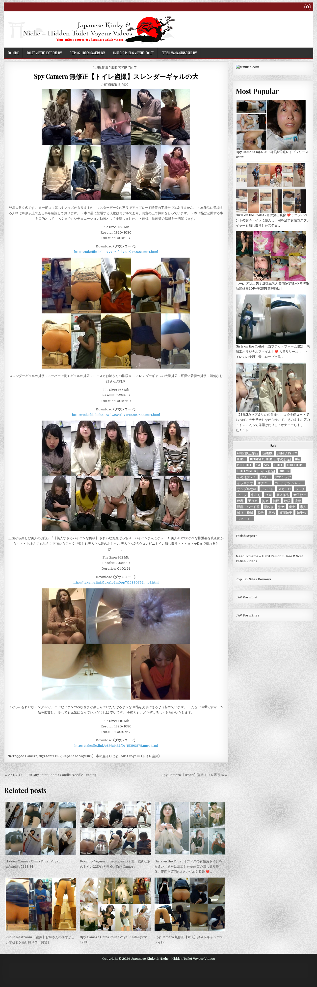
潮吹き (269, 506)
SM (258, 465)
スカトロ (284, 488)
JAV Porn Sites (247, 615)
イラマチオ (245, 482)
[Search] (307, 7)
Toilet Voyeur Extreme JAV (44, 52)
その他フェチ (246, 477)
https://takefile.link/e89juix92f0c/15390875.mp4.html (116, 745)
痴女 (292, 506)
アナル (265, 477)
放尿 (287, 500)
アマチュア (283, 477)
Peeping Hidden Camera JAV (87, 52)
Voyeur (284, 471)
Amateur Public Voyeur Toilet (133, 52)
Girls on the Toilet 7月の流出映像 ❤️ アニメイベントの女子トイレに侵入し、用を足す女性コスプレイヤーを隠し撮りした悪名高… (273, 220)
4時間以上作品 (247, 453)
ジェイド (267, 488)
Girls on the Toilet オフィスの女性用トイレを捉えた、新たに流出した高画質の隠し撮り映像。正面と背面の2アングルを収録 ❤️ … (188, 866)
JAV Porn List (246, 597)
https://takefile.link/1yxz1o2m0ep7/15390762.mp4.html (116, 582)
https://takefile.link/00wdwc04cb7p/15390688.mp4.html (116, 415)
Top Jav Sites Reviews (253, 579)
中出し (256, 494)
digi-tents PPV (50, 756)
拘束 (265, 500)
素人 (303, 506)
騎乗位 (301, 512)
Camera (31, 756)
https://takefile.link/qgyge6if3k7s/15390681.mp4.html (116, 252)
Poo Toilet (244, 465)
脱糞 (261, 512)
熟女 (281, 506)
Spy (114, 756)
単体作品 (282, 494)
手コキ (253, 500)
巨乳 (240, 500)
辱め (271, 512)
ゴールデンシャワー (289, 482)
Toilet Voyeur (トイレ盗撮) (139, 756)
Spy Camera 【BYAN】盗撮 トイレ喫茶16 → (194, 775)
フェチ (300, 488)
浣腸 (298, 500)
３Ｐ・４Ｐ (245, 518)
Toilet (278, 465)
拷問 (276, 500)
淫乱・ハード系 (248, 506)
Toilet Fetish (295, 465)
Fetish (241, 459)
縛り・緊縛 (245, 512)
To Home (13, 52)
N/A (297, 459)
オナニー (264, 482)
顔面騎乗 (285, 512)
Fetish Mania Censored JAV (179, 52)
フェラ (242, 494)
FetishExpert (246, 536)
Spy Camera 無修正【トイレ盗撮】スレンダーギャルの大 (116, 76)
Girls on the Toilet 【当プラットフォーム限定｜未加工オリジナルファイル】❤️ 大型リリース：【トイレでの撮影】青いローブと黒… (273, 352)
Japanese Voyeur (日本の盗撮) (86, 756)
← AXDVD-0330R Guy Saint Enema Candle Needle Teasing (50, 775)
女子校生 (299, 494)
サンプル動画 (246, 488)
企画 (268, 494)
